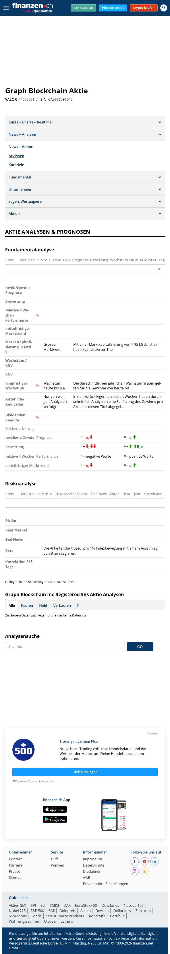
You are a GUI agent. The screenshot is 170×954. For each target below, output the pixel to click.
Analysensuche (22, 636)
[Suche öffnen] (163, 7)
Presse (14, 872)
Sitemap (16, 878)
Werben (57, 865)
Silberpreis (18, 916)
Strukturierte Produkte (65, 916)
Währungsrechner (24, 921)
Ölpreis (50, 921)
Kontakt (15, 859)
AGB (86, 878)
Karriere (16, 865)
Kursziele (16, 164)
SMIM (54, 905)
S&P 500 (37, 910)
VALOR (11, 99)
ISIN (42, 99)
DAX (67, 905)
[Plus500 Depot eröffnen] (37, 10)
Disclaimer (92, 872)
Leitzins (67, 921)
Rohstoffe (97, 916)
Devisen (102, 910)
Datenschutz (93, 865)
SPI (33, 905)
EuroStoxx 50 (86, 905)
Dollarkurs (122, 910)
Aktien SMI (17, 905)
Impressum (92, 859)
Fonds (36, 916)
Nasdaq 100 (133, 905)
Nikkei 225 (17, 910)
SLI (43, 905)
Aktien (85, 910)
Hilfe (54, 859)
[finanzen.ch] (32, 5)
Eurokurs (143, 910)
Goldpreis (67, 910)
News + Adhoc (21, 146)
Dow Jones (110, 905)
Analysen (16, 155)
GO (140, 646)
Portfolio (117, 916)
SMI (52, 910)
